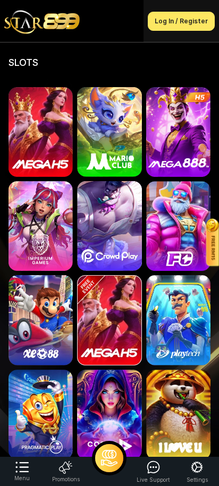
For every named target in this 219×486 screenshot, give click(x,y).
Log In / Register (181, 21)
